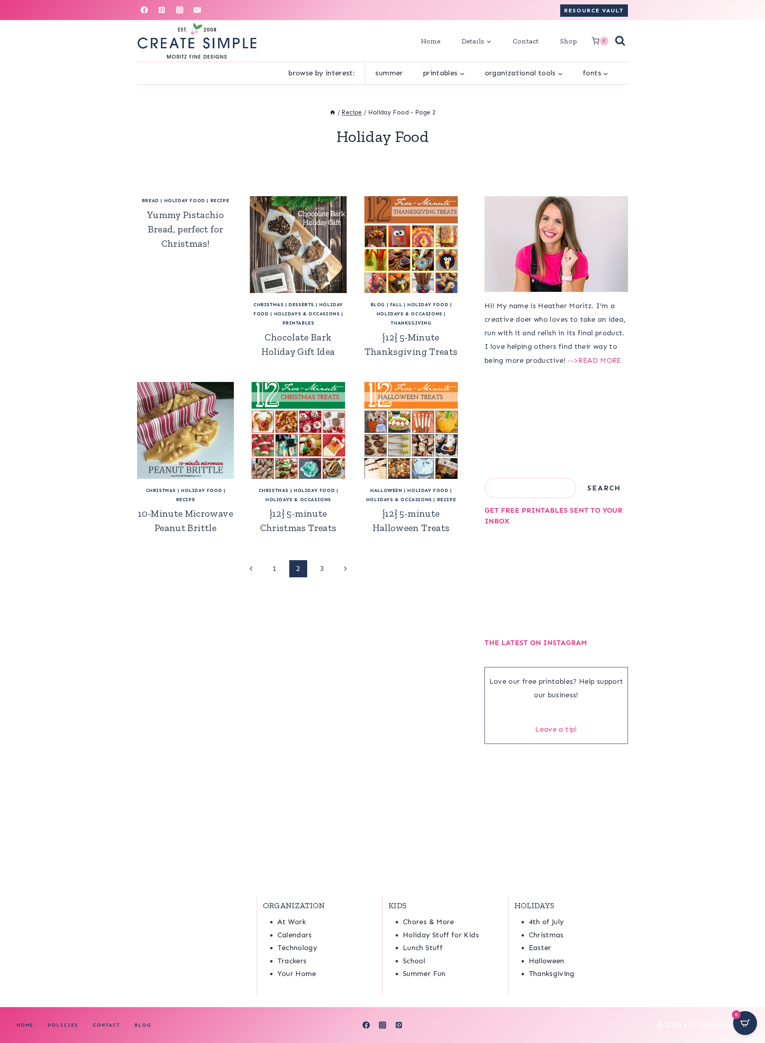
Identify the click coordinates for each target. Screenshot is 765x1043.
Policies (63, 1025)
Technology (297, 947)
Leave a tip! (556, 729)
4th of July (546, 921)
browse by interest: (321, 73)
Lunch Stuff (423, 947)
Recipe (220, 200)
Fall (396, 304)
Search (604, 488)
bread (150, 200)
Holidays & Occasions (307, 314)
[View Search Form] (620, 41)
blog (378, 304)
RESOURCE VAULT (594, 10)
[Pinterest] (162, 10)
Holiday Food (184, 200)
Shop (568, 41)
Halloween (386, 490)
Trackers (292, 960)
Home (430, 41)
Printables (298, 323)
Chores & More (428, 921)
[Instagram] (180, 10)
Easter (540, 947)
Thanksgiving (410, 323)
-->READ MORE (594, 360)
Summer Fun (424, 973)
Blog (143, 1025)
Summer (389, 73)
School (414, 960)
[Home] (332, 112)
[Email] (197, 10)
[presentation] (298, 244)
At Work (291, 921)
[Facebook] (144, 10)
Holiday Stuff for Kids (441, 935)
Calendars (294, 935)
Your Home (296, 973)
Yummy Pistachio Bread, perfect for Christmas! (185, 229)
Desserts (301, 304)
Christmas (268, 304)
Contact (526, 41)
